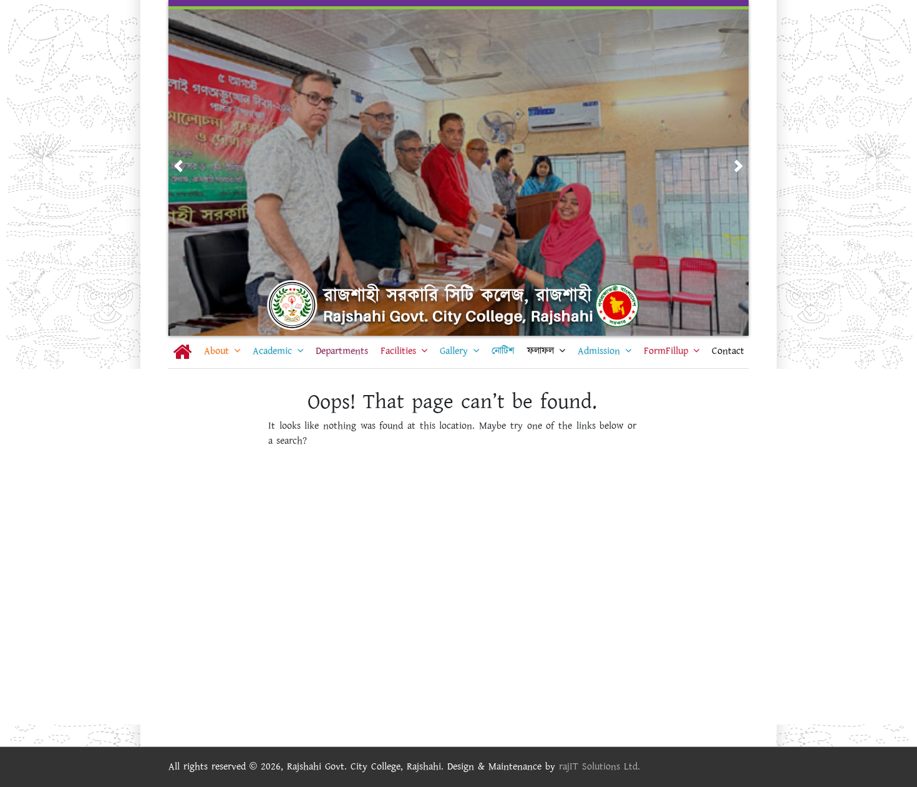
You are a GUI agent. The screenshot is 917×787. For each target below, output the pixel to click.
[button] (178, 166)
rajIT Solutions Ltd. (599, 767)
